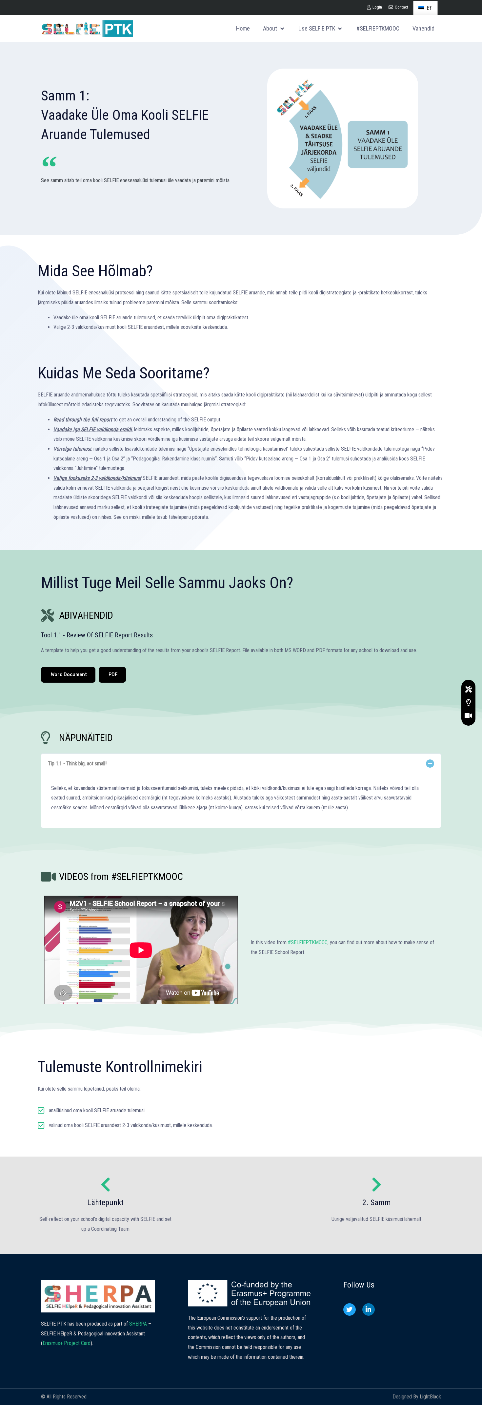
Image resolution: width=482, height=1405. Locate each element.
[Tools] (468, 689)
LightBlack (430, 1397)
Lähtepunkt (105, 1202)
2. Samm (376, 1202)
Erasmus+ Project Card (66, 1343)
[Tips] (468, 702)
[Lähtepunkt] (105, 1184)
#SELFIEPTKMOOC (308, 942)
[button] (241, 764)
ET (428, 8)
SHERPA (138, 1324)
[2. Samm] (376, 1184)
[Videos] (468, 716)
